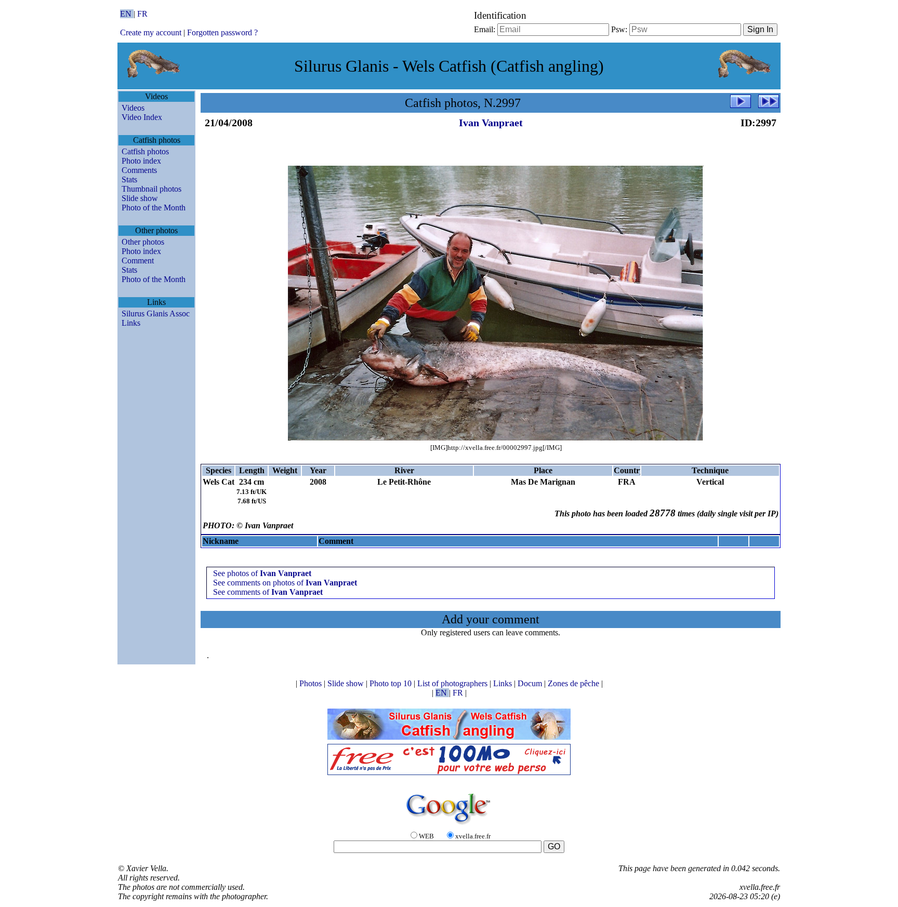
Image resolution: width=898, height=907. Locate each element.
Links (131, 322)
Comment (138, 260)
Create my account (150, 32)
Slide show (140, 198)
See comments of (268, 592)
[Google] (449, 825)
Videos (133, 107)
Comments (139, 170)
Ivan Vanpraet (491, 122)
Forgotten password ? (222, 32)
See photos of (262, 573)
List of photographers (453, 683)
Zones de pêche (574, 683)
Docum (531, 683)
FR (142, 13)
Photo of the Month (154, 207)
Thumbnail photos (151, 188)
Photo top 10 (391, 683)
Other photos (143, 241)
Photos (311, 683)
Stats (129, 179)
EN (127, 13)
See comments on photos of (285, 582)
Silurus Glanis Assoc (156, 313)
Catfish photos (145, 151)
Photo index (141, 160)
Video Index (142, 117)
